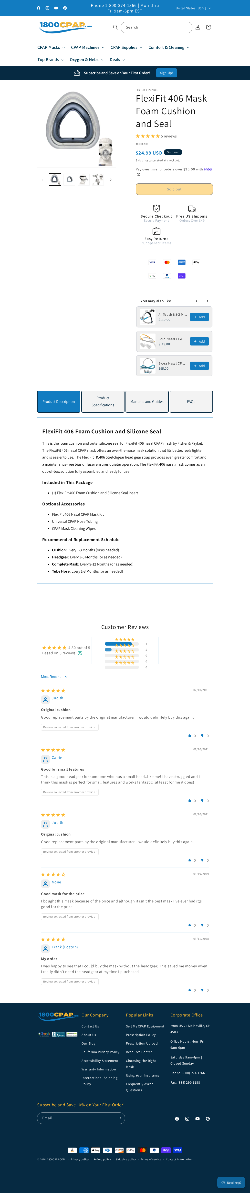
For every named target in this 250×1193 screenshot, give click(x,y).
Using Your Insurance (142, 1075)
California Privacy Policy (100, 1052)
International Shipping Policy (99, 1081)
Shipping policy (126, 1159)
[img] (53, 690)
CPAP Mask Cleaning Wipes (74, 528)
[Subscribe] (119, 1118)
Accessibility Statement (100, 1060)
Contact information (179, 1159)
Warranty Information (99, 1069)
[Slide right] (110, 179)
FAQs (191, 401)
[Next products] (207, 301)
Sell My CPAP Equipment (145, 1026)
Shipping (142, 160)
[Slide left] (42, 179)
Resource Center (139, 1052)
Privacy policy (80, 1159)
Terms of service (151, 1159)
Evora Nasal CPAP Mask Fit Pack (172, 363)
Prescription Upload (142, 1043)
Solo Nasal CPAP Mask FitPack (172, 339)
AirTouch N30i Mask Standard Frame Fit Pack (172, 314)
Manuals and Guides (147, 401)
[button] (115, 27)
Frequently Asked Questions (140, 1087)
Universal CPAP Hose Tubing (75, 521)
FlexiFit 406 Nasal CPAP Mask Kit (78, 514)
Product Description (58, 401)
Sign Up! (166, 73)
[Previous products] (196, 301)
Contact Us (90, 1026)
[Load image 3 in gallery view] (83, 179)
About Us (89, 1035)
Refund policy (102, 1159)
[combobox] (156, 27)
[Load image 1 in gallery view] (55, 179)
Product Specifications (103, 401)
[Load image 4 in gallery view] (98, 179)
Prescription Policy (141, 1035)
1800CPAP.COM (56, 1159)
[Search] (186, 27)
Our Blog (88, 1043)
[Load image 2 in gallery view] (69, 179)
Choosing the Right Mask (141, 1063)
